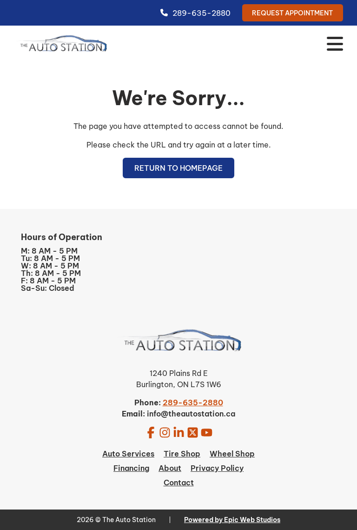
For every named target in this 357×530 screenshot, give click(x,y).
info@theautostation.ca (191, 413)
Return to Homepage (178, 168)
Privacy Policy (217, 468)
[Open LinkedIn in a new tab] (179, 432)
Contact (179, 482)
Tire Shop (182, 453)
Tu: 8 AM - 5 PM (50, 258)
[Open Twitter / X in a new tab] (192, 432)
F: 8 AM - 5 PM (48, 280)
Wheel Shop (232, 453)
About (170, 468)
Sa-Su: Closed (47, 288)
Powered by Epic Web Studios (232, 520)
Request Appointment (292, 13)
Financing (131, 468)
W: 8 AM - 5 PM (50, 265)
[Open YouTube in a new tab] (206, 432)
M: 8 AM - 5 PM (49, 251)
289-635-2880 (201, 13)
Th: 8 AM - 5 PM (51, 273)
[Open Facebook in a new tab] (151, 432)
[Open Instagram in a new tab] (165, 432)
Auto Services (128, 453)
